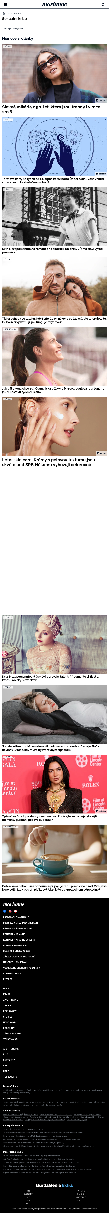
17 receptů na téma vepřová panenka (87, 1114)
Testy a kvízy (36, 1090)
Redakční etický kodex (16, 951)
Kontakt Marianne (14, 934)
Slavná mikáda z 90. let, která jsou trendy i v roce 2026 (23, 1129)
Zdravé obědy (25, 1093)
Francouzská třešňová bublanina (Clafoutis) (56, 1114)
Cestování (59, 1090)
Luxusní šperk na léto (54, 1105)
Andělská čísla (48, 1090)
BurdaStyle (81, 1197)
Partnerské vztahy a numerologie (55, 1102)
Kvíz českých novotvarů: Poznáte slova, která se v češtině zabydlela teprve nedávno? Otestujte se (39, 1166)
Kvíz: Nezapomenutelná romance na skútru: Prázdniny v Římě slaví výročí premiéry (33, 1143)
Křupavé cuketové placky (12, 1114)
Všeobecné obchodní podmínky (21, 968)
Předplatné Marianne (16, 917)
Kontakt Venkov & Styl (16, 945)
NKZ (28, 1197)
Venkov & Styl (11, 1039)
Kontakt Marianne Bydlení (19, 940)
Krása (6, 994)
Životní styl (10, 1000)
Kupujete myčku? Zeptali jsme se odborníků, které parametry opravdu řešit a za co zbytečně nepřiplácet (41, 1139)
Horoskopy (9, 1022)
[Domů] (54, 4)
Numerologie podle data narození (78, 1090)
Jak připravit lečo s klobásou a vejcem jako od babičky (45, 1120)
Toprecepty (10, 1077)
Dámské (80, 1194)
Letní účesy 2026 (38, 1105)
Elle (5, 1054)
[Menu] (6, 4)
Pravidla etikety (8, 1090)
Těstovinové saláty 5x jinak (77, 1120)
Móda (6, 988)
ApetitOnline (11, 1049)
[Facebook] (4, 911)
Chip (5, 1065)
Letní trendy (13, 1093)
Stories (7, 1017)
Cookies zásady (12, 973)
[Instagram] (10, 911)
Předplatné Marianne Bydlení (20, 923)
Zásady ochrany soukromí (19, 956)
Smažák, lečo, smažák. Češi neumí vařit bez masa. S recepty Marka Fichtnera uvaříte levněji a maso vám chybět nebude (47, 1169)
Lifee (6, 1071)
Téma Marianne (12, 1033)
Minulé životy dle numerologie (30, 1102)
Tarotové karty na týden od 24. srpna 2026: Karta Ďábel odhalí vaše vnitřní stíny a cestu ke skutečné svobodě (43, 1133)
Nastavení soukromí (15, 962)
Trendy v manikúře (10, 1102)
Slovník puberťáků (23, 1090)
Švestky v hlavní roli (31, 1114)
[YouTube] (15, 911)
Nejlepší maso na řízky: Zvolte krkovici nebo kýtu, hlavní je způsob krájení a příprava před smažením (39, 1173)
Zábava (7, 1005)
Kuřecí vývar (8, 1117)
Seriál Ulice (74, 1102)
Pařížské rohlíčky (36, 1117)
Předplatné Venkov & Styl (18, 928)
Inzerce (7, 979)
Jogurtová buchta (21, 1117)
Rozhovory (10, 1011)
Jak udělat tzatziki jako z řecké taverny (59, 1117)
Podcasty (9, 1028)
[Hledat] (103, 4)
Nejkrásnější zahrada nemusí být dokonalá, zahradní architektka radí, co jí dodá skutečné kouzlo (38, 1159)
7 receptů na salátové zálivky (85, 1117)
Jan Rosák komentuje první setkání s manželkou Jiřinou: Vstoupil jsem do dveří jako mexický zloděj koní (41, 1163)
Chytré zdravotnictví (87, 1102)
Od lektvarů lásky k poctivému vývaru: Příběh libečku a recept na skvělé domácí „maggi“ (35, 1136)
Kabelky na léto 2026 (22, 1105)
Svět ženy (9, 1060)
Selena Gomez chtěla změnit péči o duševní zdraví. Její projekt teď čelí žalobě (31, 1156)
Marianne (81, 1191)
